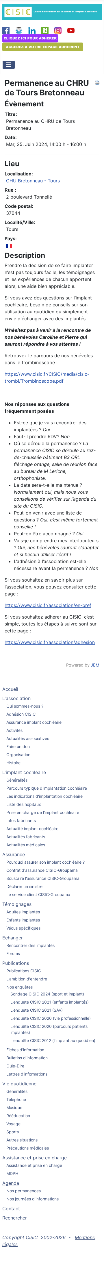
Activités (14, 730)
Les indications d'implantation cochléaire (44, 796)
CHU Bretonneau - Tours (33, 181)
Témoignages (16, 904)
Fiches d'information (25, 1049)
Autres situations (22, 1139)
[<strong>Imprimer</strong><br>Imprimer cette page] (97, 82)
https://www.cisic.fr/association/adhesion (50, 642)
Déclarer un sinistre (24, 886)
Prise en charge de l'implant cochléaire (42, 812)
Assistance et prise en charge (34, 1158)
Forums (13, 953)
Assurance (13, 854)
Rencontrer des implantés (30, 945)
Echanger (12, 938)
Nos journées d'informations (32, 1198)
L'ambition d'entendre (26, 978)
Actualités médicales (25, 844)
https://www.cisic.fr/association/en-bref (48, 605)
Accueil (10, 689)
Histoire (13, 762)
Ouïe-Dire (15, 1065)
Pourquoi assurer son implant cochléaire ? (45, 862)
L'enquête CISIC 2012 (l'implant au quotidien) (52, 1040)
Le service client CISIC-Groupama (38, 894)
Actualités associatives (27, 738)
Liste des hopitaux (23, 804)
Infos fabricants (21, 820)
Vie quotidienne (19, 1084)
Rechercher (14, 1218)
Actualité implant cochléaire (32, 828)
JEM (95, 664)
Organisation (18, 754)
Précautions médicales (27, 1147)
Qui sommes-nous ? (24, 706)
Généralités (16, 780)
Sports (12, 1131)
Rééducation (18, 1115)
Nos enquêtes (19, 986)
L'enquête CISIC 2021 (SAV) (36, 1010)
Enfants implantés (23, 919)
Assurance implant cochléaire (34, 722)
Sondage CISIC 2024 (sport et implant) (47, 993)
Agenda (10, 1183)
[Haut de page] (93, 1253)
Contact (11, 1208)
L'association (16, 698)
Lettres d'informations (26, 1073)
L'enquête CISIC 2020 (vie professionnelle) (50, 1018)
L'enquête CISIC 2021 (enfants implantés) (49, 1002)
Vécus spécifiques (23, 928)
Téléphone (16, 1099)
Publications (15, 963)
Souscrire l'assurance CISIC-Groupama (42, 878)
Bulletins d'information (27, 1057)
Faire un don (18, 746)
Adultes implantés (23, 911)
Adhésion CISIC (21, 714)
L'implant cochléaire (24, 772)
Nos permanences (23, 1190)
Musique (14, 1107)
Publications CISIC (23, 970)
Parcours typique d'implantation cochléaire (46, 788)
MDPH (12, 1173)
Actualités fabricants (25, 836)
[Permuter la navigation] (8, 64)
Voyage (13, 1123)
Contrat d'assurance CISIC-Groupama (42, 870)
